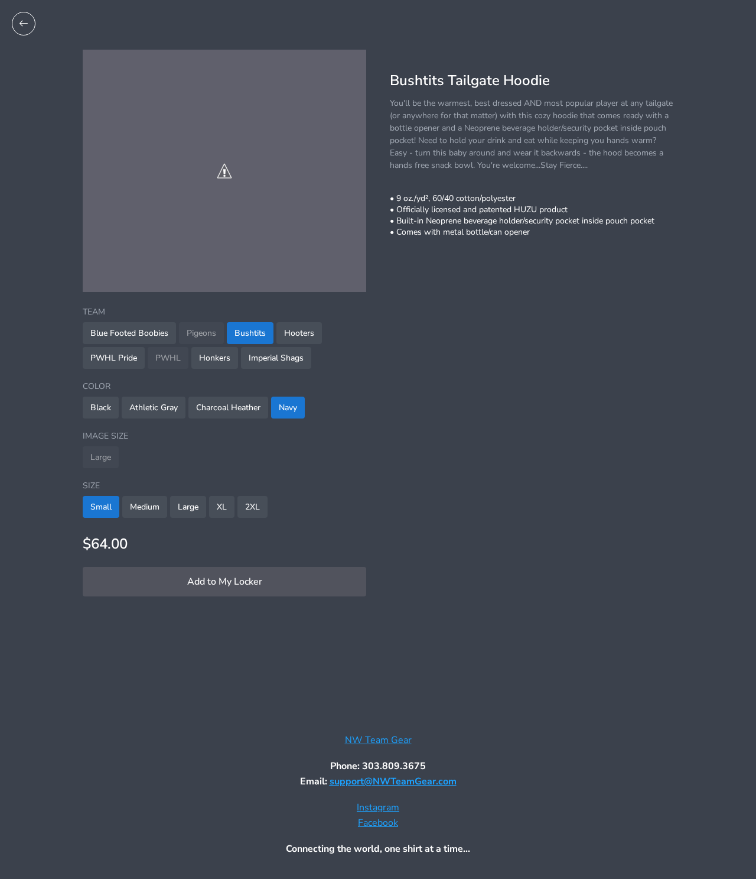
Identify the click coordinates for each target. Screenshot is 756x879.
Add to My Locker (224, 581)
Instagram (378, 807)
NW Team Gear (378, 740)
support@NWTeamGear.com (393, 781)
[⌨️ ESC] (23, 23)
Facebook (378, 822)
